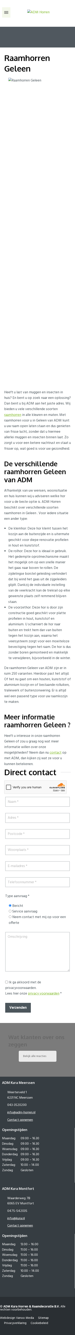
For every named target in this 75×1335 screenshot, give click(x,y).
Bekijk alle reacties (34, 1056)
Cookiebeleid (39, 1323)
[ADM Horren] (37, 12)
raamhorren (12, 415)
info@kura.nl (16, 1218)
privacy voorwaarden (43, 993)
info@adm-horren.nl (21, 1112)
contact (55, 753)
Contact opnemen (20, 1120)
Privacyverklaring (15, 1323)
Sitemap (43, 1318)
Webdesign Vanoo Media (17, 1318)
